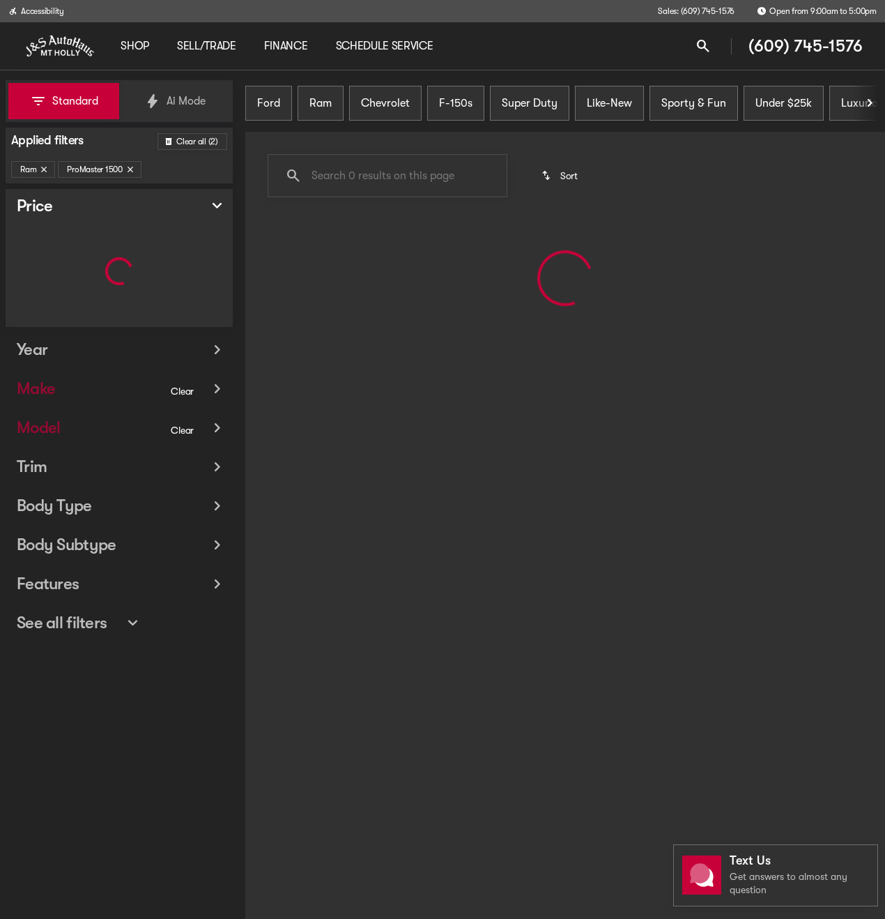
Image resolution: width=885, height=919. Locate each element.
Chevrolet (385, 103)
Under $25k (783, 103)
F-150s (455, 103)
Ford (268, 103)
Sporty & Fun (693, 103)
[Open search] (703, 46)
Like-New (609, 103)
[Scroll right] (869, 103)
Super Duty (529, 103)
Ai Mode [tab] (186, 101)
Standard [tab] (75, 101)
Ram (320, 103)
